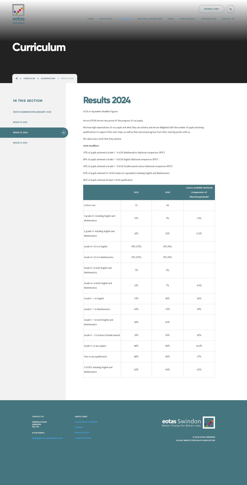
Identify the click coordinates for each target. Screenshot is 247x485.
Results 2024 (67, 78)
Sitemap (79, 427)
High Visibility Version (86, 422)
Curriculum (29, 78)
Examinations (48, 78)
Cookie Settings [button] (83, 438)
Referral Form (211, 9)
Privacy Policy (82, 432)
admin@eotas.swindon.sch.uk (47, 438)
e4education (208, 440)
